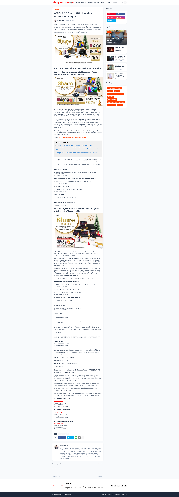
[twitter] (118, 486)
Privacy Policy (111, 494)
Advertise (124, 494)
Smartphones (111, 88)
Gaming (108, 2)
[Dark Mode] (122, 2)
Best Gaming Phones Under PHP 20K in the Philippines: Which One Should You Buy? (120, 58)
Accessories (120, 94)
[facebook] (115, 486)
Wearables (110, 96)
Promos (63, 433)
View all (100, 464)
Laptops (117, 91)
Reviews (90, 2)
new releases (111, 94)
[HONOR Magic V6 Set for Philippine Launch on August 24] (110, 49)
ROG (67, 433)
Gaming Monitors (112, 102)
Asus (59, 9)
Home (78, 2)
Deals (114, 2)
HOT (102, 2)
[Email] (79, 437)
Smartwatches (111, 105)
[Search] (125, 2)
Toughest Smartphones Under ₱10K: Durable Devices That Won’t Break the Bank (120, 66)
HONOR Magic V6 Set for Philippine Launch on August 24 (120, 49)
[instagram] (122, 486)
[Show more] (82, 437)
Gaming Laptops (112, 99)
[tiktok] (125, 486)
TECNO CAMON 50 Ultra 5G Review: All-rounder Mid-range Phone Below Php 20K (120, 75)
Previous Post (56, 476)
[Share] (100, 20)
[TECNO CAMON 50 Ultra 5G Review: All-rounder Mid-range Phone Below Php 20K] (110, 76)
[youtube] (112, 486)
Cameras (120, 105)
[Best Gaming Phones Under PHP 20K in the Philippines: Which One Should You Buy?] (110, 58)
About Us (83, 2)
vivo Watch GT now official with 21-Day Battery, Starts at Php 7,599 (74, 145)
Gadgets (96, 2)
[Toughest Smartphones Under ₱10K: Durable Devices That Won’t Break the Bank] (110, 67)
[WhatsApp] (76, 437)
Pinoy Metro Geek (58, 494)
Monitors (121, 102)
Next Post (100, 476)
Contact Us (117, 494)
